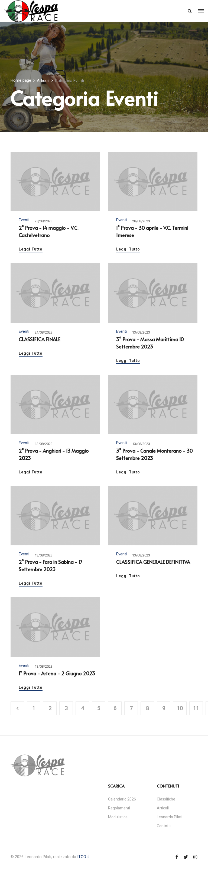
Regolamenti (119, 808)
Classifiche (166, 799)
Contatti (164, 826)
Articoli (43, 80)
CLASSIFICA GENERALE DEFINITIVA (153, 561)
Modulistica (118, 817)
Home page (21, 80)
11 (196, 708)
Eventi (24, 219)
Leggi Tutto (31, 249)
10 (180, 708)
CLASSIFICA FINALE (39, 339)
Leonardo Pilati (169, 817)
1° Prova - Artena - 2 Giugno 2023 (57, 673)
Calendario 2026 (122, 799)
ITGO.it (83, 856)
